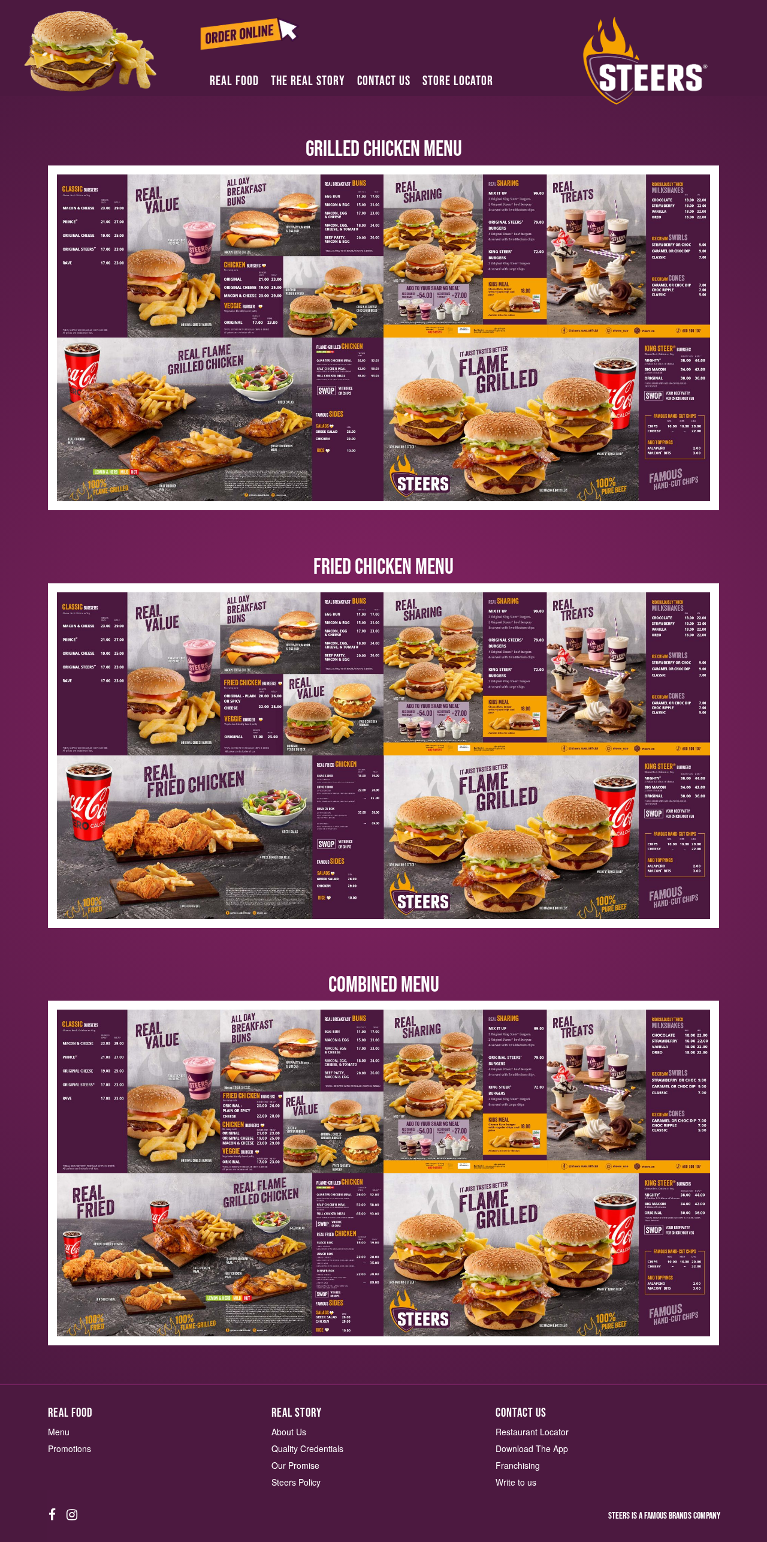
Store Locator (457, 81)
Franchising (518, 1465)
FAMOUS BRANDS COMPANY (682, 1516)
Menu (59, 1432)
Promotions (69, 1448)
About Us (288, 1432)
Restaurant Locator (532, 1432)
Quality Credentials (307, 1448)
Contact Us (383, 81)
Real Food (234, 81)
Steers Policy (296, 1482)
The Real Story (308, 81)
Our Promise (295, 1465)
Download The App (532, 1448)
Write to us (516, 1482)
